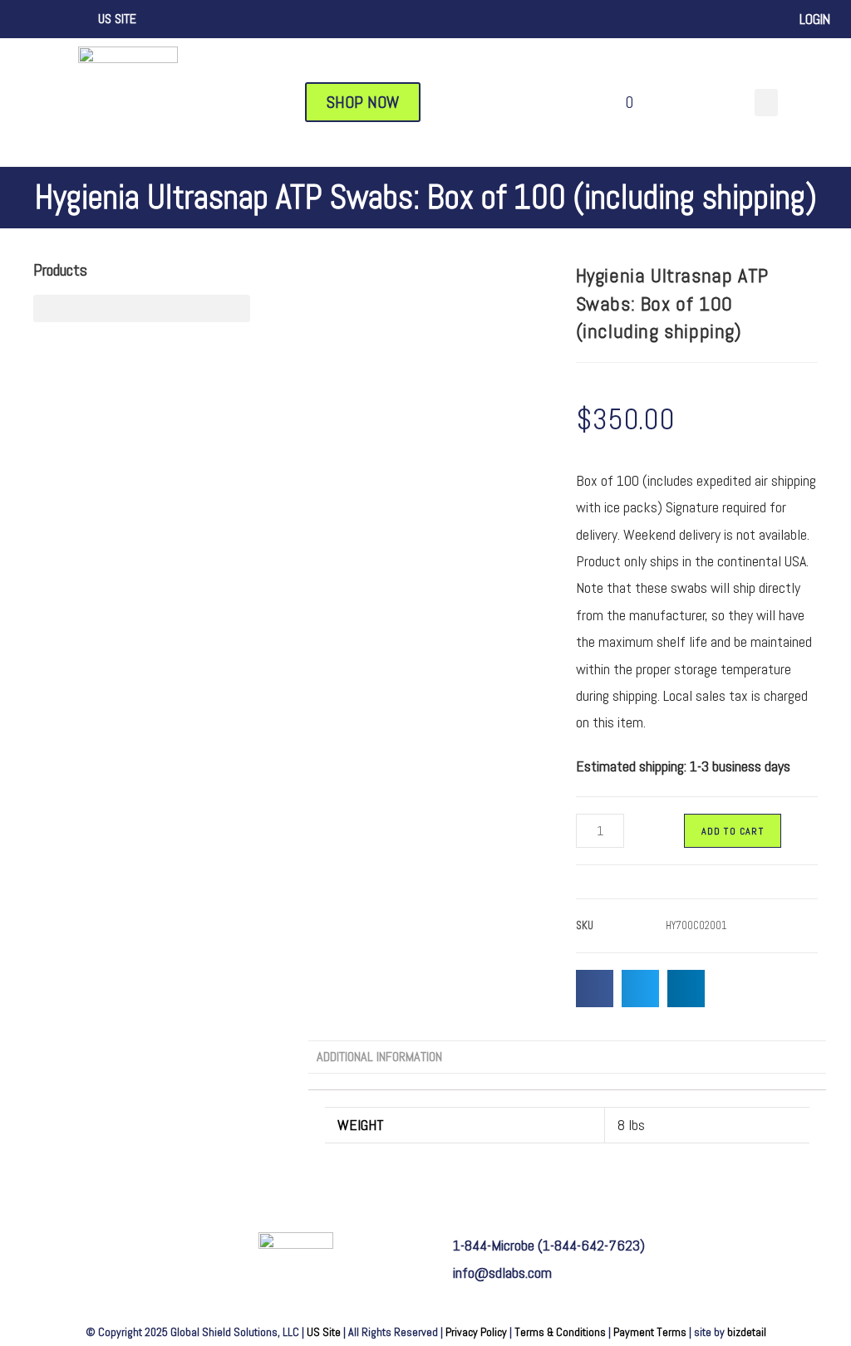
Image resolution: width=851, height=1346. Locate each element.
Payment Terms (649, 1331)
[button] (766, 102)
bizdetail (746, 1331)
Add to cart (732, 831)
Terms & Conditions (560, 1331)
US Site (324, 1331)
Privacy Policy (476, 1331)
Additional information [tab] (379, 1056)
